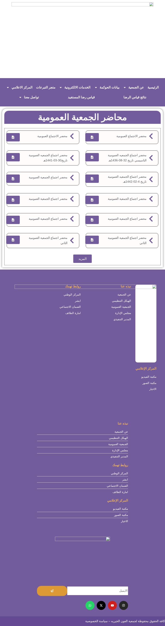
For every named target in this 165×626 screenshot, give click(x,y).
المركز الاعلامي (22, 87)
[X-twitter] (101, 605)
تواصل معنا (31, 97)
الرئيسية (153, 87)
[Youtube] (112, 605)
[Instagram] (123, 605)
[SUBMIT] (52, 591)
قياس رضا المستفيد (81, 97)
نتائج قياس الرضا (135, 97)
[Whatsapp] (90, 605)
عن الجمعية (136, 87)
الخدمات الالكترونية (77, 87)
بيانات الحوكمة (109, 87)
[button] (82, 259)
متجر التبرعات (45, 87)
